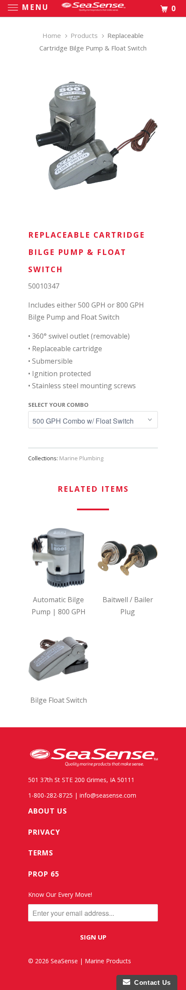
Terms (40, 853)
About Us (47, 811)
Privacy (44, 832)
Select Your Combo (58, 405)
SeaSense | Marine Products (91, 961)
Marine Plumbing (81, 458)
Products (84, 35)
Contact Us (150, 982)
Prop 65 (43, 874)
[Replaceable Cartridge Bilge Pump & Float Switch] (93, 135)
